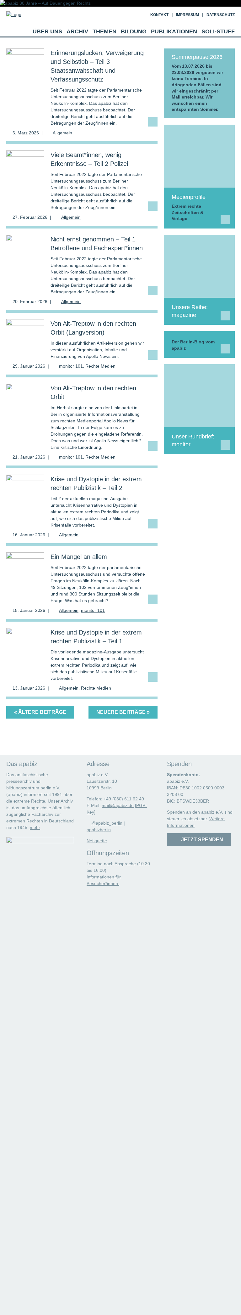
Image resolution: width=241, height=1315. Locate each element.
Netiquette (97, 840)
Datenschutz (220, 15)
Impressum (187, 15)
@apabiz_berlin (106, 823)
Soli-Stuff (218, 31)
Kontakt (159, 15)
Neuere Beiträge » (123, 712)
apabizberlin (99, 829)
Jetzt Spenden (201, 839)
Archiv (77, 31)
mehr (35, 827)
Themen (104, 31)
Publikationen (174, 31)
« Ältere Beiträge (40, 712)
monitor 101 (71, 366)
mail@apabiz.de (118, 805)
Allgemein (62, 132)
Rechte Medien (100, 366)
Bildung (134, 31)
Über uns (47, 31)
